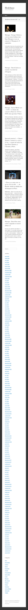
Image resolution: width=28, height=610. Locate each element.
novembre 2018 (8, 438)
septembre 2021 (8, 369)
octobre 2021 (7, 367)
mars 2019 (7, 429)
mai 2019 (7, 425)
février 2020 (7, 407)
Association (7, 562)
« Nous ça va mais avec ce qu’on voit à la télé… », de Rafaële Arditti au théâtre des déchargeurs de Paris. (13, 185)
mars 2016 (7, 496)
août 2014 (7, 534)
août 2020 (7, 395)
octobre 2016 (7, 488)
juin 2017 (7, 472)
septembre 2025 (8, 276)
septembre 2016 (8, 490)
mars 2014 (7, 540)
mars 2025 (7, 284)
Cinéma (6, 564)
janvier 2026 (7, 268)
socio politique (8, 588)
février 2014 (7, 542)
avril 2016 (7, 494)
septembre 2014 (8, 532)
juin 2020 (7, 399)
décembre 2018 (8, 436)
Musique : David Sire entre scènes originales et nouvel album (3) (13, 223)
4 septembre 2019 (8, 60)
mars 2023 (7, 333)
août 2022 (7, 347)
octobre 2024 (7, 294)
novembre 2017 (8, 462)
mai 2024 (7, 304)
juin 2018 (7, 448)
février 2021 (7, 383)
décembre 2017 (8, 460)
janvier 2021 (7, 385)
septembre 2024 (8, 296)
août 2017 (7, 468)
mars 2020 (7, 405)
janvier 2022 (7, 361)
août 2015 (7, 510)
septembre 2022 (8, 345)
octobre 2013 (7, 550)
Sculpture (7, 586)
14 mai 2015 (7, 203)
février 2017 (7, 480)
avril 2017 (7, 476)
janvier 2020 (7, 409)
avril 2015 (7, 518)
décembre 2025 (8, 270)
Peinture (6, 582)
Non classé (7, 580)
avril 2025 (7, 282)
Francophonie (8, 572)
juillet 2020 (7, 397)
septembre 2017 (8, 466)
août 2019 (7, 419)
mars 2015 (7, 520)
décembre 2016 (8, 484)
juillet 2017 (7, 470)
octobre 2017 (7, 464)
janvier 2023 (7, 337)
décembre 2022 (8, 339)
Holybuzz (9, 7)
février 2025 (7, 286)
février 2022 (7, 359)
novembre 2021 (8, 365)
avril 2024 (7, 306)
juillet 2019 (7, 421)
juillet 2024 (7, 300)
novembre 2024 (8, 292)
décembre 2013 (8, 546)
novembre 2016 (8, 486)
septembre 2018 (8, 442)
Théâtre (13, 89)
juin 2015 (7, 514)
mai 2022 (7, 353)
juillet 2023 (7, 325)
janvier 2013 (7, 552)
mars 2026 (7, 264)
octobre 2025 (7, 274)
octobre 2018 (7, 440)
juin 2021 (7, 375)
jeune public (7, 574)
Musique (16, 60)
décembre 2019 (8, 411)
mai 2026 (7, 260)
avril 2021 (7, 379)
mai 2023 (7, 329)
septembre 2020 (8, 393)
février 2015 (7, 522)
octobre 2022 (7, 343)
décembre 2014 (8, 526)
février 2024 (7, 310)
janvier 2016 (7, 500)
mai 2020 (7, 401)
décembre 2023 (8, 315)
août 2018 (7, 444)
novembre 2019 (8, 413)
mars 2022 (7, 357)
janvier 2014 (7, 544)
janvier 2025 (7, 288)
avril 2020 (7, 403)
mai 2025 (7, 280)
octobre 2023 (7, 319)
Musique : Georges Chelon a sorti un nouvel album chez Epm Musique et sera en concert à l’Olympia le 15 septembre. (13, 39)
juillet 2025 (7, 278)
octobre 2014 (7, 530)
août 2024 (7, 298)
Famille (6, 570)
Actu (6, 560)
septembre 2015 (8, 508)
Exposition (7, 568)
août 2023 (7, 323)
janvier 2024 (7, 312)
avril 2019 (7, 427)
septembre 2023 (8, 321)
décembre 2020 (8, 387)
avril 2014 (7, 538)
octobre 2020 (7, 391)
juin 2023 (7, 327)
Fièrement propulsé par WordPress (12, 600)
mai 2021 (7, 377)
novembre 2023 (8, 317)
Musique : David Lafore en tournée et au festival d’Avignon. (13, 70)
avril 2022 (7, 355)
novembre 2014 (8, 528)
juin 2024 (7, 302)
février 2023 (7, 335)
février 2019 (7, 431)
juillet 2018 (7, 446)
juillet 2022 (7, 349)
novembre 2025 (8, 272)
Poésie (6, 584)
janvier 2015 (7, 524)
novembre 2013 (8, 548)
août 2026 (7, 256)
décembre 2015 (8, 502)
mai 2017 (7, 474)
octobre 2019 (7, 415)
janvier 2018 (7, 458)
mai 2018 (7, 450)
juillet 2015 (7, 512)
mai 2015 (7, 516)
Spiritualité (7, 590)
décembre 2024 (8, 290)
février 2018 (7, 456)
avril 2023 (7, 331)
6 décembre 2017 (8, 131)
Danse (6, 566)
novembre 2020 (8, 389)
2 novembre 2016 (8, 163)
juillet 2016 (7, 492)
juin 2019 (7, 423)
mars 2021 (7, 381)
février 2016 (7, 498)
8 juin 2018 (7, 89)
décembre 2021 (8, 363)
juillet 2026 (7, 258)
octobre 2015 (7, 506)
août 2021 (7, 371)
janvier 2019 (7, 433)
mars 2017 (7, 478)
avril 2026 (7, 262)
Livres (6, 576)
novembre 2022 (8, 341)
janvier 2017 (7, 482)
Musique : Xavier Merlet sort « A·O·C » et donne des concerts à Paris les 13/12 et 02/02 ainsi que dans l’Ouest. (13, 111)
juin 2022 (7, 351)
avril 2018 (7, 452)
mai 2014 (7, 536)
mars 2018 (7, 454)
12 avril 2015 (7, 241)
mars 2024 (7, 308)
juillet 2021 (7, 373)
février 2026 (7, 266)
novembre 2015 (8, 504)
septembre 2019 (8, 417)
